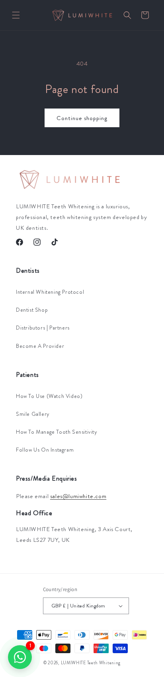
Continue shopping (82, 118)
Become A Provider (40, 346)
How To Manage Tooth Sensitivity (57, 432)
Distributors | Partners (43, 328)
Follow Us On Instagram (45, 450)
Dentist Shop (32, 310)
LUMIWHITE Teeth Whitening (91, 663)
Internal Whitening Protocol (50, 292)
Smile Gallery (33, 414)
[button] (16, 15)
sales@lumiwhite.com (78, 496)
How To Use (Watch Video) (49, 396)
